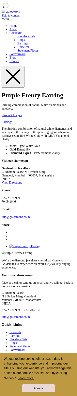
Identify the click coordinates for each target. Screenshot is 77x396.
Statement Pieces (27, 50)
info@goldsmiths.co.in (16, 217)
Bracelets (23, 47)
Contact (14, 61)
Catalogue (15, 32)
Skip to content (11, 15)
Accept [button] (38, 388)
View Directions (12, 182)
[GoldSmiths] (11, 12)
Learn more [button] (26, 378)
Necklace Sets (26, 36)
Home (13, 25)
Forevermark (17, 54)
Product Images (12, 115)
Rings (21, 40)
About (13, 29)
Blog (12, 57)
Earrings (22, 43)
